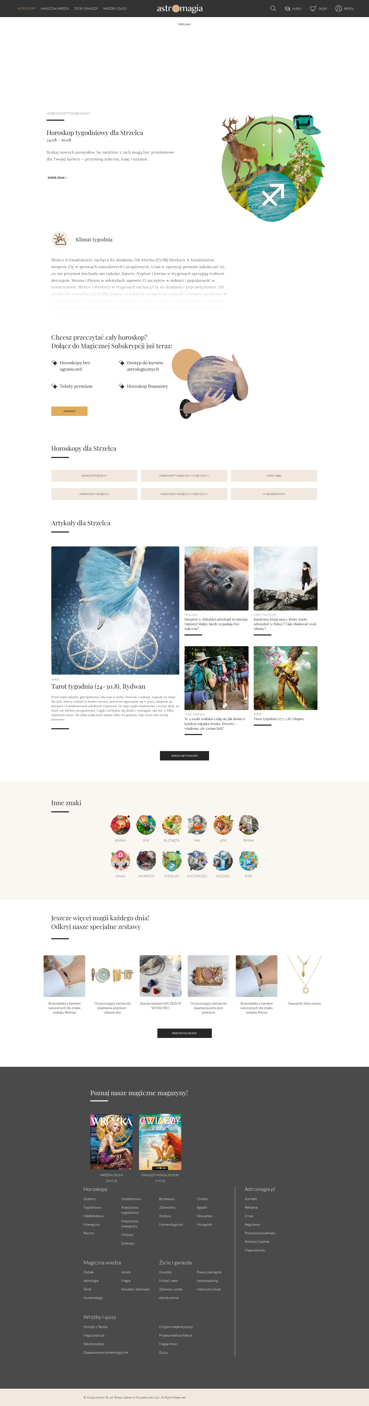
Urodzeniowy (131, 1199)
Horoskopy (27, 8)
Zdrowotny (167, 1207)
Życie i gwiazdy (86, 8)
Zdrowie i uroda (170, 1289)
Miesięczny (91, 1224)
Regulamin (252, 1224)
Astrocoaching (207, 1280)
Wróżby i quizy (115, 8)
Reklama (251, 1207)
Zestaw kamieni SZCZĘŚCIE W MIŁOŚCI (160, 1005)
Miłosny (127, 1235)
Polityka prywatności (260, 1233)
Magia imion (168, 1344)
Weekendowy (93, 1216)
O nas (249, 1216)
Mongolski (204, 1224)
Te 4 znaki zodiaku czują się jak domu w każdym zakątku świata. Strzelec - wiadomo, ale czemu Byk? (214, 723)
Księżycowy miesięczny (130, 1223)
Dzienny (89, 1199)
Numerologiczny (171, 1224)
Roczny (88, 1233)
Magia (125, 1280)
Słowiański (205, 1216)
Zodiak (88, 1272)
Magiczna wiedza (55, 8)
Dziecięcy (128, 1243)
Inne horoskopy (274, 494)
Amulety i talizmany (135, 1289)
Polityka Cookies (257, 1241)
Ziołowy (165, 1216)
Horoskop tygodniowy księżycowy (184, 475)
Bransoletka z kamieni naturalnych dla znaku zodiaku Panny (256, 1007)
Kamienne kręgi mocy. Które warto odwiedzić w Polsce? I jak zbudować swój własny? (285, 624)
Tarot (87, 1289)
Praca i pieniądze (209, 1272)
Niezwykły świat (209, 1289)
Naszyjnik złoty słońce (304, 1003)
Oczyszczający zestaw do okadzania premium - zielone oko (112, 1007)
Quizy (163, 1352)
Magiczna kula (93, 1335)
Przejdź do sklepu (184, 1033)
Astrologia (91, 1280)
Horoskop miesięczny (94, 494)
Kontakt (251, 1199)
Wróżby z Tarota (95, 1327)
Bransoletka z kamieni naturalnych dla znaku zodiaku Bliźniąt (64, 1007)
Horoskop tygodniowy (68, 113)
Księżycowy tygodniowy (130, 1209)
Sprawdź (69, 411)
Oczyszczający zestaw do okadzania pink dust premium (208, 1007)
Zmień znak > (57, 177)
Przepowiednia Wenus (175, 1335)
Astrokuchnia (169, 1298)
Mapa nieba (273, 475)
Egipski (202, 1207)
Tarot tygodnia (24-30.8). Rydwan (98, 686)
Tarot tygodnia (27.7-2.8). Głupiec (279, 718)
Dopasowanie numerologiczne (105, 1352)
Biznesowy (167, 1199)
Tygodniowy (92, 1207)
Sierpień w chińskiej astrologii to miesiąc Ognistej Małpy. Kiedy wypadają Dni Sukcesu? (216, 624)
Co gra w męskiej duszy (176, 1327)
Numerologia (93, 1298)
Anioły (126, 1272)
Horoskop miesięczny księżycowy (184, 494)
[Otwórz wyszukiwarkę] (272, 8)
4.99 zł (160, 1181)
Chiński (202, 1199)
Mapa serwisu (255, 1250)
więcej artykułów (184, 755)
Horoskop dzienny (94, 475)
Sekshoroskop (93, 1344)
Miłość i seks (168, 1280)
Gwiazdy (165, 1272)
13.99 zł (111, 1181)
